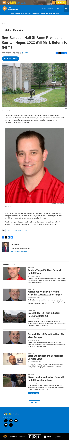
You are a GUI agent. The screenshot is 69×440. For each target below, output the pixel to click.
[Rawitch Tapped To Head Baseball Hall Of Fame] (14, 273)
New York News (31, 310)
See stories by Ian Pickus (20, 251)
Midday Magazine (14, 30)
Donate (62, 2)
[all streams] (66, 8)
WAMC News (31, 267)
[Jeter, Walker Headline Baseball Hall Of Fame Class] (14, 359)
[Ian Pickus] (5, 247)
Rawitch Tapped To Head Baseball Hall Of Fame (45, 272)
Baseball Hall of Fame (21, 230)
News (3, 24)
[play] (4, 8)
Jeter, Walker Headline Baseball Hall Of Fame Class (46, 357)
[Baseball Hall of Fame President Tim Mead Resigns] (14, 337)
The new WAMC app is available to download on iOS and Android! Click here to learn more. (34, 13)
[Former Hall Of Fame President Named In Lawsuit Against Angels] (14, 295)
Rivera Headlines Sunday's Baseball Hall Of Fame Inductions (46, 379)
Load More (34, 402)
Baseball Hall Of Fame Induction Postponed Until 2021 (44, 314)
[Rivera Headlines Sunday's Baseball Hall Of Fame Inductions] (14, 380)
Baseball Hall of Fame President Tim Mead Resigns (46, 336)
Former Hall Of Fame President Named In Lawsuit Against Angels (45, 293)
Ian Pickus (25, 52)
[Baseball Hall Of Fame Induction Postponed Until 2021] (14, 316)
